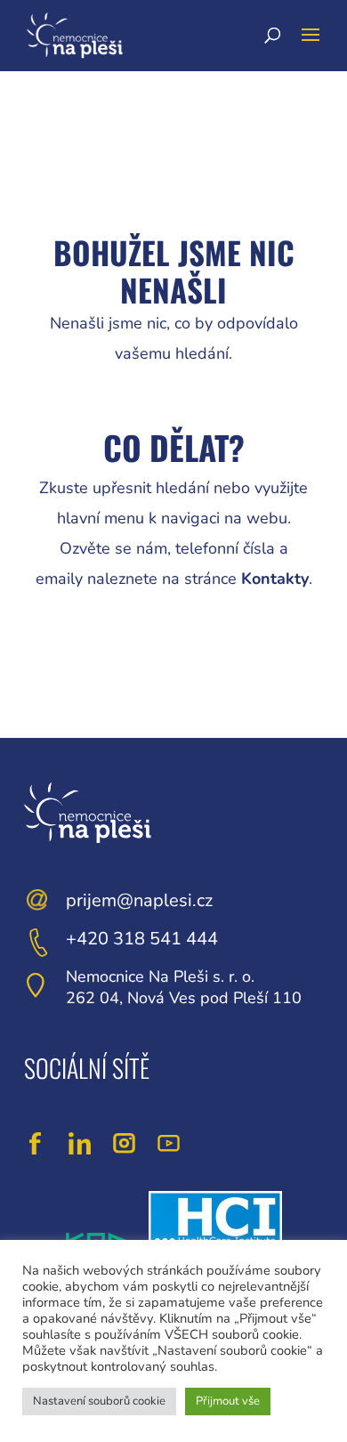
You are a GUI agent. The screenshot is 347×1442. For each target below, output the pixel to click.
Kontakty (275, 578)
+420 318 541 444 (142, 939)
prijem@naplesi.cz (139, 900)
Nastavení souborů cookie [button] (99, 1401)
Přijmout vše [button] (228, 1401)
